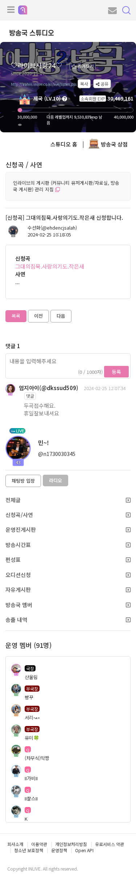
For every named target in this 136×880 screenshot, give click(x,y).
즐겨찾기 (85, 66)
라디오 (55, 480)
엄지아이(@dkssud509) (48, 388)
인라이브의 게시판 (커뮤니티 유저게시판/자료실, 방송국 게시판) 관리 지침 (66, 186)
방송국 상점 (113, 144)
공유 (103, 84)
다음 (61, 315)
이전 (38, 315)
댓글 (30, 396)
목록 (16, 315)
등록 (116, 371)
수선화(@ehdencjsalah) (52, 228)
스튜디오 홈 (63, 144)
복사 (84, 84)
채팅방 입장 (23, 480)
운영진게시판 (20, 529)
